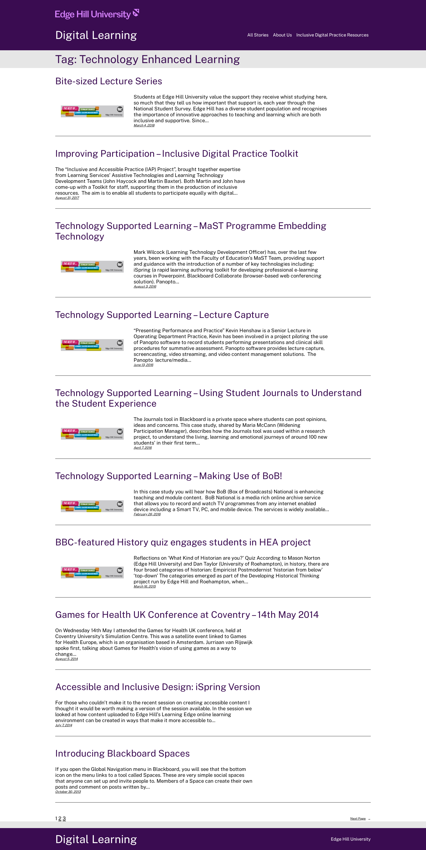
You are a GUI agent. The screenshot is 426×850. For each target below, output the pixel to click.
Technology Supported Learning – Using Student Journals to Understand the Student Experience (208, 398)
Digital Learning (96, 34)
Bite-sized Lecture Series (108, 81)
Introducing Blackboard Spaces (122, 753)
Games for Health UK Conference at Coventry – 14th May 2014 (187, 614)
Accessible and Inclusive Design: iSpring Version (157, 686)
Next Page (360, 818)
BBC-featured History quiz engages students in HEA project (183, 542)
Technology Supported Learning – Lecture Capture (162, 314)
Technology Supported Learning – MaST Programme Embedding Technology (190, 231)
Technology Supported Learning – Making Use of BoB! (168, 475)
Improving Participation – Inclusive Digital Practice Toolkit (177, 153)
